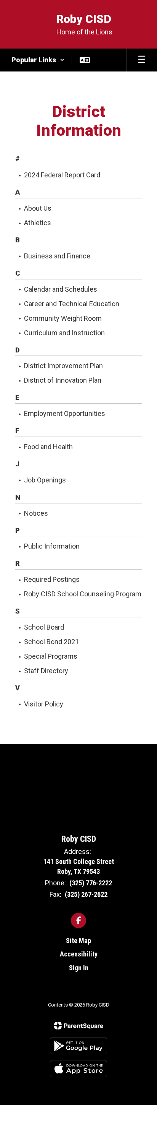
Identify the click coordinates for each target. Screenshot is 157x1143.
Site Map (78, 941)
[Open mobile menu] (142, 60)
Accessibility (79, 954)
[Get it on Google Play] (78, 1045)
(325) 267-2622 (86, 894)
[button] (38, 60)
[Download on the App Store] (78, 1068)
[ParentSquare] (78, 1025)
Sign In (78, 968)
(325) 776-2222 (90, 883)
